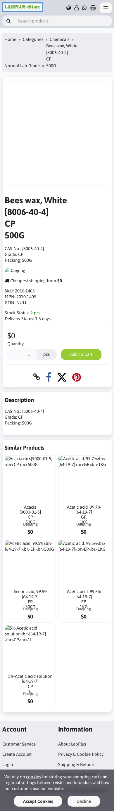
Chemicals (59, 39)
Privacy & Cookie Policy (80, 754)
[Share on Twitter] (62, 377)
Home (10, 39)
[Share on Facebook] (48, 377)
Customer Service (19, 743)
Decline (84, 801)
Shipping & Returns (76, 764)
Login (7, 764)
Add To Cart (81, 354)
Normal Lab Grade (22, 65)
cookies (33, 776)
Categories (33, 39)
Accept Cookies (38, 801)
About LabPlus (72, 743)
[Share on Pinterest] (76, 377)
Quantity (15, 343)
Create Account (17, 754)
